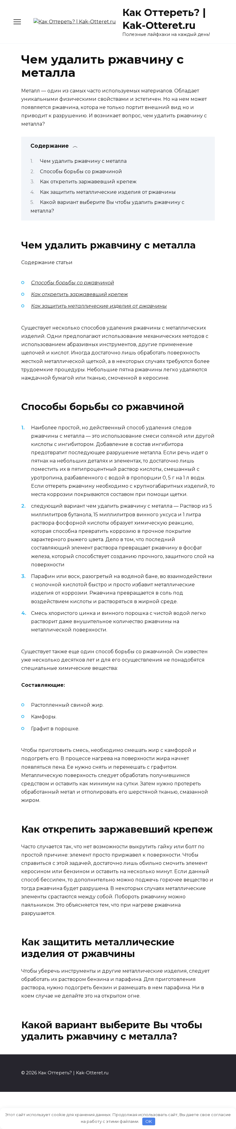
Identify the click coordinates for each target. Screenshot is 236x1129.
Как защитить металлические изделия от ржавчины (108, 192)
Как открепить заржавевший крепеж (88, 182)
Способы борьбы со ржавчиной (81, 171)
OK (148, 1121)
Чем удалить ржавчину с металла (83, 161)
